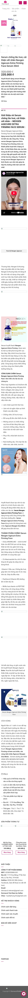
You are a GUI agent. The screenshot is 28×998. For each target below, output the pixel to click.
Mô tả (3, 110)
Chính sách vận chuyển (9, 914)
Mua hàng (7, 852)
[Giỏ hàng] (25, 2)
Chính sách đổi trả (7, 918)
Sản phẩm (15, 9)
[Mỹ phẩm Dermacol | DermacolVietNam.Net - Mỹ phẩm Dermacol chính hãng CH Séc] (7, 2)
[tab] (14, 110)
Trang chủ (6, 9)
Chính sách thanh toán (9, 910)
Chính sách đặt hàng (8, 907)
